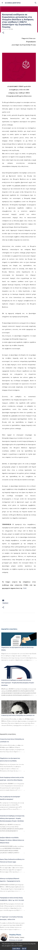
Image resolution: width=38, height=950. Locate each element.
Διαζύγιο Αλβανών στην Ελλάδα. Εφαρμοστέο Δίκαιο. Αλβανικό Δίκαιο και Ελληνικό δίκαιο (12, 840)
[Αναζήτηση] (35, 3)
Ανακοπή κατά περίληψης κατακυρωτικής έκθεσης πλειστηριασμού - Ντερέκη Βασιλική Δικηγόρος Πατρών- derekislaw (17, 682)
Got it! (24, 948)
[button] (3, 33)
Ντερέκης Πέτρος (15, 934)
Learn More (16, 948)
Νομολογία (5, 603)
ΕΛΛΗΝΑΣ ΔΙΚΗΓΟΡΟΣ (13, 3)
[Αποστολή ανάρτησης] (3, 601)
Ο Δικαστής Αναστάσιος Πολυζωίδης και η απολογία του (17, 715)
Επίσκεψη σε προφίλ (15, 940)
